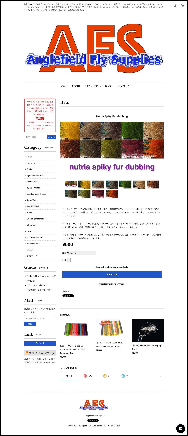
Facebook (40, 343)
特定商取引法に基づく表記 (39, 290)
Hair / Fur (31, 163)
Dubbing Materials (35, 219)
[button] (93, 86)
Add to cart (112, 274)
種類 (64, 253)
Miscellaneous (33, 243)
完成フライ (32, 256)
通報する (65, 291)
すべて (69, 376)
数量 (64, 260)
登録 (30, 324)
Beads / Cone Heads (36, 194)
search (51, 137)
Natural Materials (35, 237)
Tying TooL (32, 200)
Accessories (32, 181)
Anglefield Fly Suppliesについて (41, 276)
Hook (29, 231)
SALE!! (30, 250)
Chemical (31, 225)
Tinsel (29, 212)
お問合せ (31, 281)
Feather (30, 157)
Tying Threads (33, 188)
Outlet (29, 169)
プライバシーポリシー (37, 285)
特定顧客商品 (33, 206)
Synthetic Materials (36, 175)
